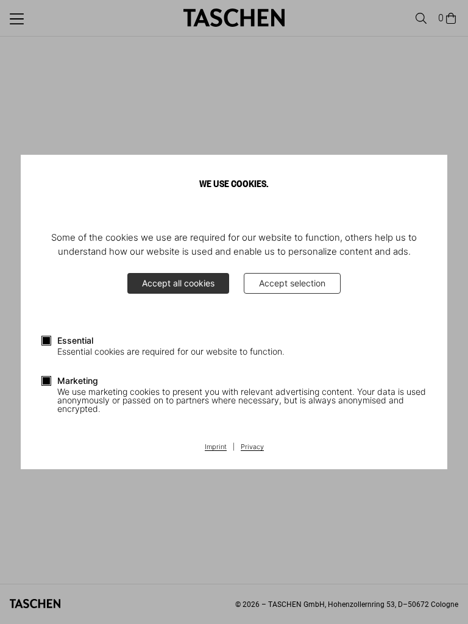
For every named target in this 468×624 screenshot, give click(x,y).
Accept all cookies (178, 283)
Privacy (252, 447)
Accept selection (292, 283)
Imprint (216, 447)
